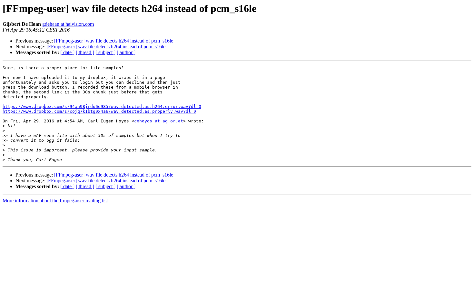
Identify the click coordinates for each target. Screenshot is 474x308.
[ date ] (67, 52)
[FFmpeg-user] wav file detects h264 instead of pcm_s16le (113, 40)
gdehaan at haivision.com (68, 24)
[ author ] (126, 52)
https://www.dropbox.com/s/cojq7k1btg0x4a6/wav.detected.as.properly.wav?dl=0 (99, 111)
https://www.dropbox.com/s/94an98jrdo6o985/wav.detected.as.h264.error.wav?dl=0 (102, 106)
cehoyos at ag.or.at (158, 121)
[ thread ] (85, 52)
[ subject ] (105, 52)
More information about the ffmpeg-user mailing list (55, 200)
